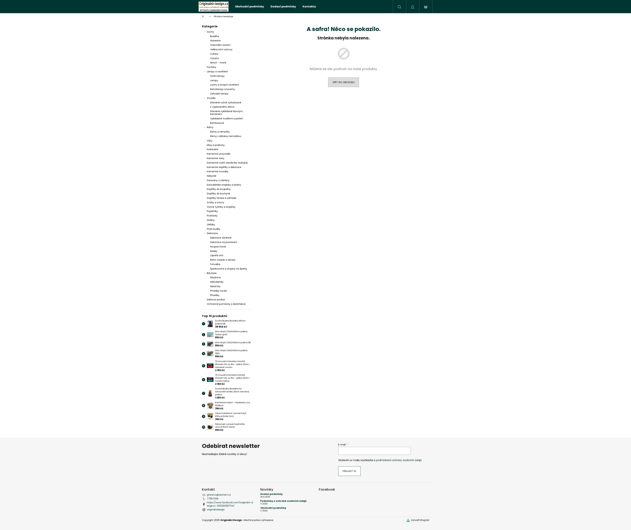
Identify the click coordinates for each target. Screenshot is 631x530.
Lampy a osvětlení (217, 71)
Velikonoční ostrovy (221, 49)
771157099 (212, 498)
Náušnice (215, 277)
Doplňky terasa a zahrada (221, 198)
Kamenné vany (215, 158)
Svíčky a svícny (215, 202)
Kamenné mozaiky (217, 171)
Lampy (214, 80)
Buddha (214, 36)
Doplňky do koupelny (219, 189)
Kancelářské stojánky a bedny (224, 184)
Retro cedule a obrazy (222, 259)
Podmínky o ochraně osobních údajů (283, 501)
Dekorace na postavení (223, 242)
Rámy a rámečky (220, 131)
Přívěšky (214, 295)
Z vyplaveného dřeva (222, 106)
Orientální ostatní (220, 45)
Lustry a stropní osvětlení (224, 84)
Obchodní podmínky (273, 508)
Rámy (210, 127)
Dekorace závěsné (220, 237)
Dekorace (212, 233)
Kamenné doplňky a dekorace (224, 167)
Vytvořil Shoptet (420, 520)
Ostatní (214, 58)
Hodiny (211, 220)
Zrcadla (211, 98)
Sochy (210, 31)
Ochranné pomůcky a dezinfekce (226, 304)
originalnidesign (216, 509)
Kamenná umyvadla (218, 153)
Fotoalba (215, 264)
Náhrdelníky (217, 282)
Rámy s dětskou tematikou (225, 136)
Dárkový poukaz (216, 299)
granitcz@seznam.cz (219, 494)
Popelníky (212, 211)
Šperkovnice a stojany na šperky (228, 268)
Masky (213, 251)
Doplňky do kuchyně (218, 193)
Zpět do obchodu (344, 82)
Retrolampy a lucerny (222, 89)
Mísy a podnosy (216, 145)
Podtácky (212, 215)
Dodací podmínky (271, 494)
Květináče (212, 149)
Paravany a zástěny (218, 180)
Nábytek (211, 176)
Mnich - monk (218, 62)
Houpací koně (218, 246)
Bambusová (217, 123)
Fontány (211, 67)
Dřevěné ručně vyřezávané (225, 102)
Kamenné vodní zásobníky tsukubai (227, 162)
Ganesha (215, 40)
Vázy (209, 140)
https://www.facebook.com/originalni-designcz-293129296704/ (230, 504)
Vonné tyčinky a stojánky (221, 207)
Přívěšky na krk (218, 290)
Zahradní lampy (219, 93)
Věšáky (211, 224)
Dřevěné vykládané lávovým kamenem (226, 113)
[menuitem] (249, 6)
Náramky (215, 286)
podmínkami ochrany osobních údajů (398, 460)
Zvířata (214, 54)
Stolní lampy (217, 76)
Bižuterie (212, 273)
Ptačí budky (213, 229)
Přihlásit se (349, 471)
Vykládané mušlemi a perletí (226, 118)
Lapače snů (216, 255)
